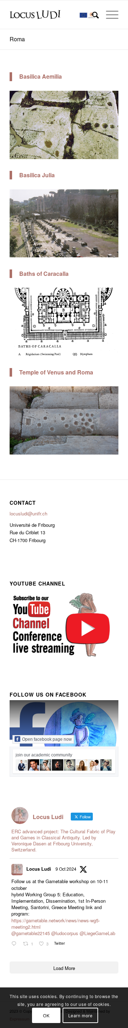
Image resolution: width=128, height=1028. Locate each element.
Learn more (80, 1015)
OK (46, 1015)
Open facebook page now (47, 739)
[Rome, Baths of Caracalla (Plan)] (110, 351)
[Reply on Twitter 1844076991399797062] (15, 943)
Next (102, 122)
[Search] (92, 14)
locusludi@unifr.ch (28, 513)
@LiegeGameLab (97, 933)
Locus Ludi (38, 868)
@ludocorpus (64, 933)
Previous (25, 122)
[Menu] (108, 14)
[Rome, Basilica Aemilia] (110, 155)
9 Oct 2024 (65, 869)
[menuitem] (92, 14)
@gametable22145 (30, 933)
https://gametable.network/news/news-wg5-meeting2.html (55, 923)
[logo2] (53, 14)
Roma (17, 39)
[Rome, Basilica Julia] (110, 253)
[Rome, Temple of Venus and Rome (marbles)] (110, 450)
